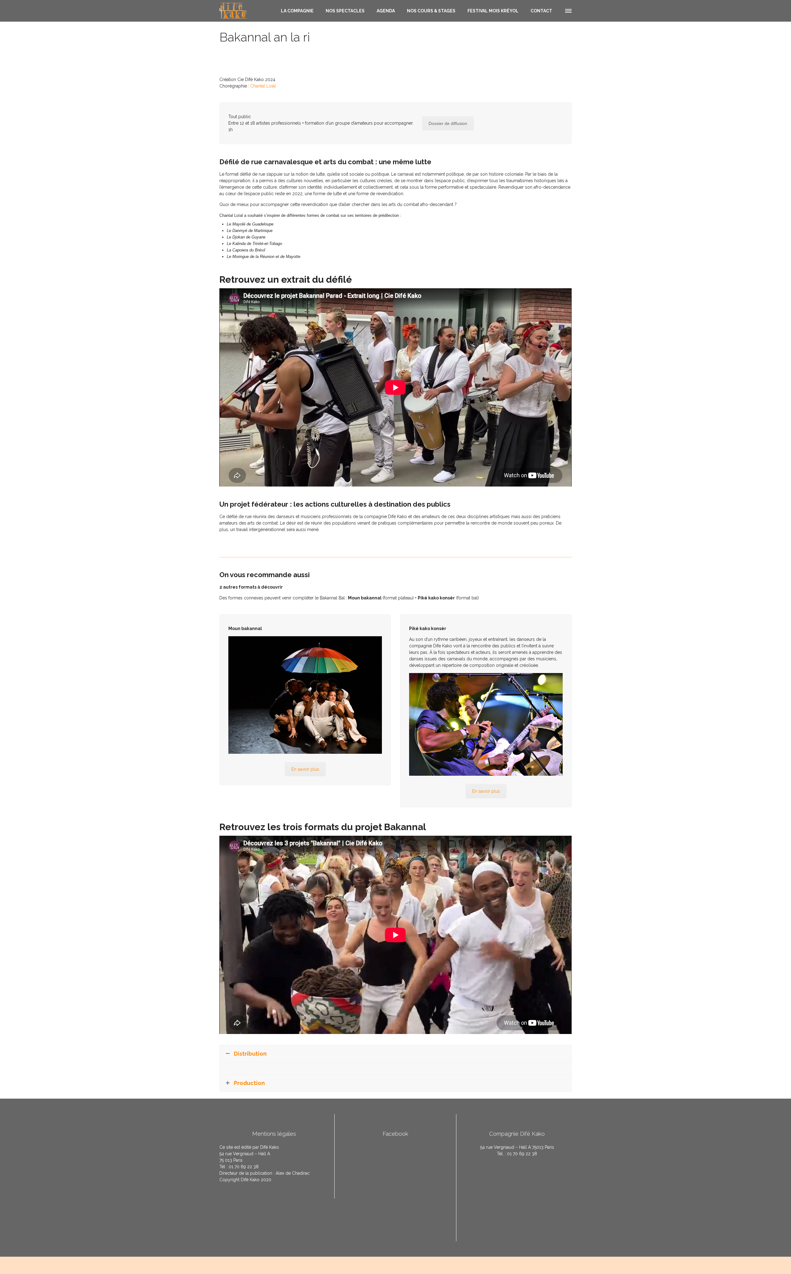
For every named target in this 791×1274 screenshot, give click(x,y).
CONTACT (541, 10)
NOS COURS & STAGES (431, 10)
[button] (568, 9)
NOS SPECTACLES (345, 10)
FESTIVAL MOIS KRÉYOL (492, 10)
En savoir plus (305, 769)
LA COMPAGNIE (297, 10)
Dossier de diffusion (448, 123)
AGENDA (386, 10)
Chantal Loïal (263, 86)
